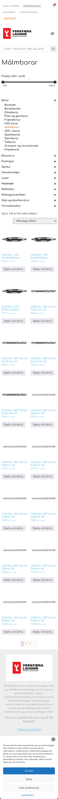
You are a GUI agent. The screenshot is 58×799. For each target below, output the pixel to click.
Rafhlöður (8, 189)
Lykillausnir (9, 12)
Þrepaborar (11, 149)
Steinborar (11, 138)
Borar (5, 100)
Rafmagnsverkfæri (14, 194)
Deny (29, 779)
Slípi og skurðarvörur (16, 200)
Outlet (10, 19)
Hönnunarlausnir (29, 12)
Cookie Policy (27, 795)
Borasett (9, 105)
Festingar (8, 161)
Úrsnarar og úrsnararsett (21, 145)
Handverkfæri (11, 172)
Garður (6, 166)
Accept (29, 771)
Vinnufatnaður (11, 206)
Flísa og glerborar (16, 116)
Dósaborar (11, 112)
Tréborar (10, 142)
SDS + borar (12, 131)
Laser (5, 178)
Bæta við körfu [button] (13, 269)
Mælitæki (8, 183)
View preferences (29, 788)
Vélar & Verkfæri (11, 6)
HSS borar (11, 123)
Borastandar (12, 108)
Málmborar (11, 127)
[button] (53, 739)
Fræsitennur (12, 119)
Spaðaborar (12, 134)
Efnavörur (8, 155)
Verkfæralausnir (32, 6)
